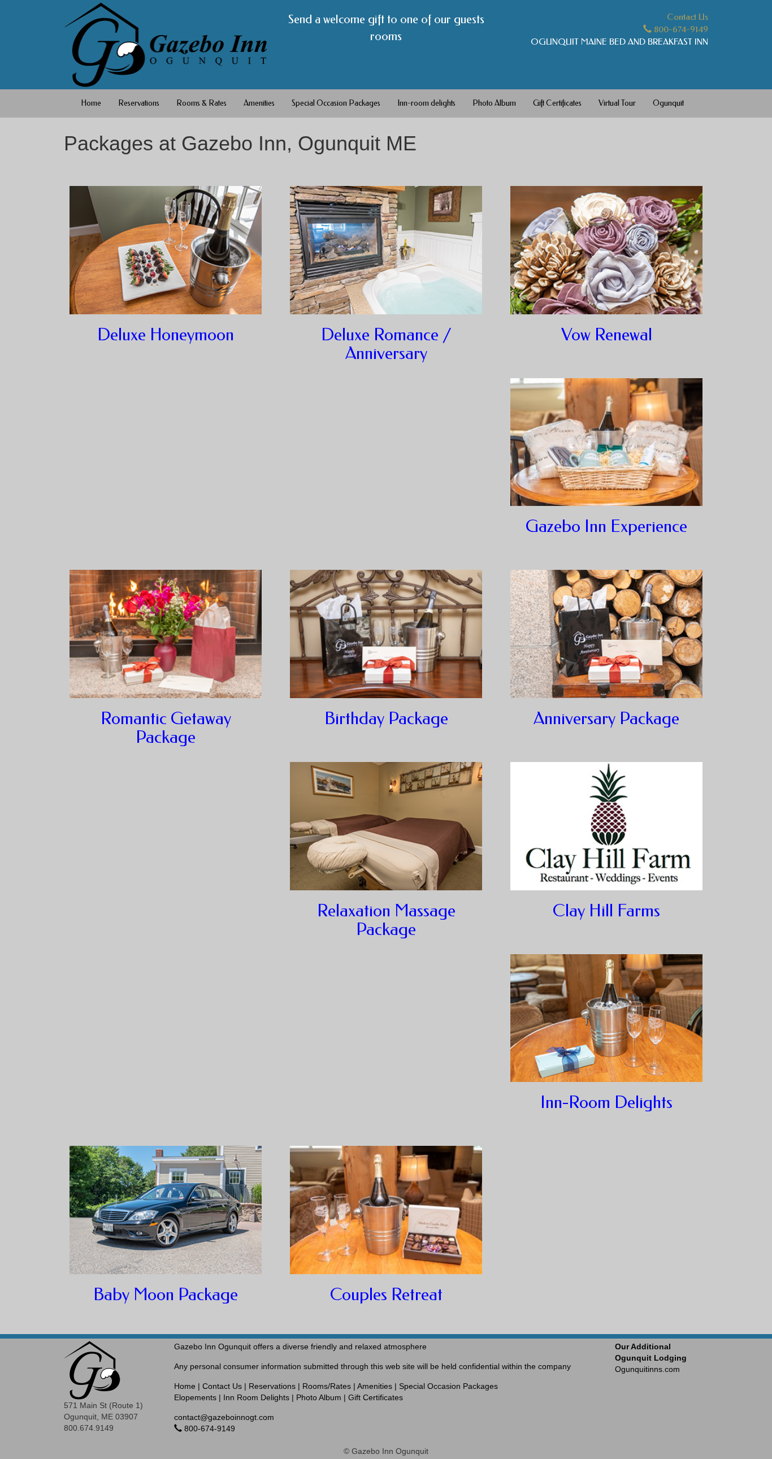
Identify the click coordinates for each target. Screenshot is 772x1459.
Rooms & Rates (201, 103)
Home (91, 103)
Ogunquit (668, 103)
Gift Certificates (557, 103)
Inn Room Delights (256, 1397)
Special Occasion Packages (336, 103)
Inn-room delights (426, 103)
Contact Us (687, 17)
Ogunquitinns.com (651, 1358)
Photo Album (494, 103)
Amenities (259, 103)
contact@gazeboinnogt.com (224, 1417)
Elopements (195, 1397)
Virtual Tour (617, 103)
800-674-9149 (680, 29)
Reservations (138, 103)
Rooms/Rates (326, 1386)
